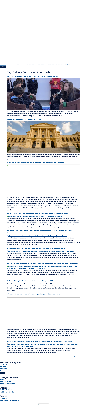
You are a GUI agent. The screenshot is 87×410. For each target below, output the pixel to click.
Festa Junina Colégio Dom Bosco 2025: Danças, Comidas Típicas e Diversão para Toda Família (39, 341)
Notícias (59, 64)
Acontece (50, 64)
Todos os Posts (29, 64)
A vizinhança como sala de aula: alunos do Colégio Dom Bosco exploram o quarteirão (36, 162)
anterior (11, 357)
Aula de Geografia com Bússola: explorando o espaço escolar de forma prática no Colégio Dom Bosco (42, 263)
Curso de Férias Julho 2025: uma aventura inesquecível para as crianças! (32, 76)
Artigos (67, 64)
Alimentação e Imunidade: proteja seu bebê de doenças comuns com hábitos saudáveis (37, 213)
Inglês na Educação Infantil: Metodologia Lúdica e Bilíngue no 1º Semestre (33, 281)
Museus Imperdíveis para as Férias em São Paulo (24, 119)
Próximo (76, 357)
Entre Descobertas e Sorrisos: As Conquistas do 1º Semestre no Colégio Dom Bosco (36, 248)
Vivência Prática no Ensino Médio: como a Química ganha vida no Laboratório (34, 294)
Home (19, 64)
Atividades (41, 64)
